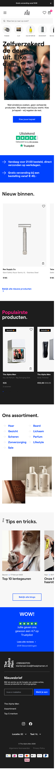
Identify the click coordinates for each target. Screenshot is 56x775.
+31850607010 (23, 663)
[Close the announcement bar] (51, 3)
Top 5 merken (11, 713)
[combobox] (26, 21)
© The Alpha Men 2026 (27, 744)
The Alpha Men (11, 704)
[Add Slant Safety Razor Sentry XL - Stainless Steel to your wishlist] (43, 206)
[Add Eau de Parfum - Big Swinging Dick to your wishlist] (31, 329)
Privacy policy (39, 748)
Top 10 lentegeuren (16, 579)
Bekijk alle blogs (27, 597)
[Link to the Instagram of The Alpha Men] (23, 723)
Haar (46, 575)
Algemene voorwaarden (19, 748)
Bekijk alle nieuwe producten (16, 289)
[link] (16, 289)
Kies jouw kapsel (27, 119)
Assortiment (10, 709)
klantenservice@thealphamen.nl (32, 666)
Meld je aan (42, 692)
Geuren (5, 575)
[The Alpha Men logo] (27, 12)
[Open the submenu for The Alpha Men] (48, 703)
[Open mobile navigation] (5, 12)
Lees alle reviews (25, 642)
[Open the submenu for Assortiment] (48, 708)
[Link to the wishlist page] (44, 13)
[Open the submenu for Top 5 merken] (48, 713)
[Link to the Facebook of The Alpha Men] (30, 723)
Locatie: (16, 734)
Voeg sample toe (11, 391)
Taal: (32, 734)
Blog (3, 520)
